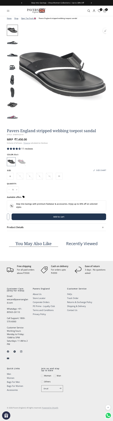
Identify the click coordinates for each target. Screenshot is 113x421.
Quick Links (13, 368)
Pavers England (41, 289)
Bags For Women (15, 386)
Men (9, 374)
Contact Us (72, 310)
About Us (37, 294)
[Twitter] (17, 352)
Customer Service (77, 289)
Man (59, 375)
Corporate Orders (41, 302)
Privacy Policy (39, 314)
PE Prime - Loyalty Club (44, 306)
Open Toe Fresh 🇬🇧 (28, 18)
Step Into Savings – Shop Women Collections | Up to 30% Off (56, 3)
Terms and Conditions (43, 310)
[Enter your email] (60, 388)
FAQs (69, 294)
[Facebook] (10, 352)
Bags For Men (13, 382)
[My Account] (94, 11)
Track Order (72, 298)
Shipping (26, 143)
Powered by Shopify (50, 408)
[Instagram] (23, 352)
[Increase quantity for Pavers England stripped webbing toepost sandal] (17, 190)
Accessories (12, 390)
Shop (16, 18)
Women (10, 378)
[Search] (89, 11)
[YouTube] (10, 358)
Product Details (15, 227)
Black (11, 161)
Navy (21, 161)
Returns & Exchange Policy (79, 302)
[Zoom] (105, 30)
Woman (47, 375)
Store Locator (39, 298)
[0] (104, 11)
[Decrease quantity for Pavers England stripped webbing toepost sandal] (9, 190)
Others (47, 381)
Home (9, 18)
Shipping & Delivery (76, 306)
